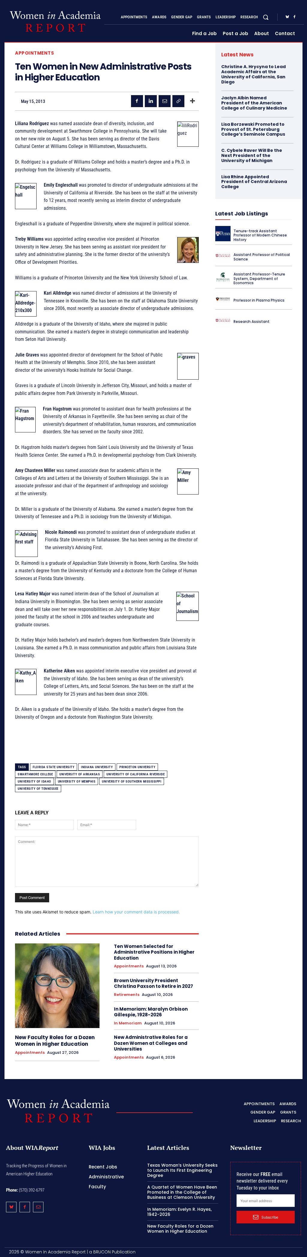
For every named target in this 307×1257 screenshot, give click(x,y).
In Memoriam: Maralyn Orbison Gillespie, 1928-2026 (151, 1012)
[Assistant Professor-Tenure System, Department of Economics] (223, 276)
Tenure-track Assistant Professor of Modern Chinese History (260, 235)
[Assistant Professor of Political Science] (223, 255)
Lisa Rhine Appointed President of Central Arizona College (254, 182)
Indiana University (97, 767)
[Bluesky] (287, 17)
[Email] (165, 101)
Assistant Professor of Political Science (262, 256)
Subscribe (269, 1217)
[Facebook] (294, 17)
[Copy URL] (178, 101)
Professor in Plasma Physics (259, 300)
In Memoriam (128, 1023)
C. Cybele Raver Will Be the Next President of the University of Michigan (251, 155)
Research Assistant (252, 321)
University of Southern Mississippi (131, 781)
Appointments (34, 53)
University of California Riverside (135, 774)
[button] (265, 17)
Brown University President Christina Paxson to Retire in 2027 (153, 983)
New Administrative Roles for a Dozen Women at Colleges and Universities (151, 1043)
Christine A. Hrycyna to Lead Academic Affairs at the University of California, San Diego (253, 74)
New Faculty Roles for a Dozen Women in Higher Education (55, 1041)
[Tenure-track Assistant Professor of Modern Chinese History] (223, 233)
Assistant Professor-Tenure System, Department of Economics (259, 278)
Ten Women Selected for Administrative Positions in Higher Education (154, 952)
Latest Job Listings (241, 213)
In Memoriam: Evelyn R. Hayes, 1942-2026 (179, 1211)
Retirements (126, 994)
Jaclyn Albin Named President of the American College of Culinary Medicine (254, 103)
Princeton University (137, 767)
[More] (192, 101)
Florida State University (53, 767)
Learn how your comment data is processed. (136, 911)
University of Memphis (77, 781)
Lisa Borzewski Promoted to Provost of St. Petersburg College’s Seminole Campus (253, 129)
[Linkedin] (151, 101)
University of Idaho (34, 781)
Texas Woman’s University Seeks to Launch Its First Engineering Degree (182, 1170)
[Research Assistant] (223, 320)
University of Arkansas (79, 774)
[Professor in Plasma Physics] (223, 299)
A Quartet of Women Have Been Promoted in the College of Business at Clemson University (182, 1192)
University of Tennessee (38, 789)
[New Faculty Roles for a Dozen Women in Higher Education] (57, 985)
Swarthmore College (35, 774)
